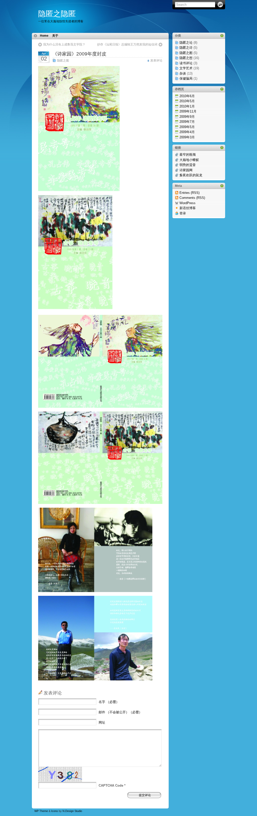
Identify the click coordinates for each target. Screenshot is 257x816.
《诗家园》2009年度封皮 (79, 53)
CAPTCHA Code (111, 785)
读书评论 (185, 63)
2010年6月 (187, 96)
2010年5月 (187, 101)
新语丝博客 (187, 208)
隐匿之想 (185, 58)
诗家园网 (185, 170)
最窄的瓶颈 (187, 154)
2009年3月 (187, 137)
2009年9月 (187, 117)
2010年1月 (187, 106)
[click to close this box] (221, 35)
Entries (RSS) (189, 193)
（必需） (109, 702)
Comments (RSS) (192, 198)
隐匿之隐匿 (57, 14)
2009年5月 (187, 127)
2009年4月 (187, 132)
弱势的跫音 (187, 165)
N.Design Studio (72, 810)
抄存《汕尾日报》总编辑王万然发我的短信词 (127, 44)
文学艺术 (185, 68)
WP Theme (41, 810)
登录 (182, 213)
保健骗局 (185, 78)
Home (44, 35)
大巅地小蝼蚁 (189, 160)
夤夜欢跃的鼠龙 (190, 175)
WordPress (187, 203)
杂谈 (182, 73)
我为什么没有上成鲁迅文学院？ (64, 44)
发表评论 (156, 60)
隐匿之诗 (185, 47)
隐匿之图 (63, 60)
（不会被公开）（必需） (120, 712)
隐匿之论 (185, 42)
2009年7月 (187, 122)
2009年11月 (188, 111)
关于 (55, 35)
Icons (54, 810)
